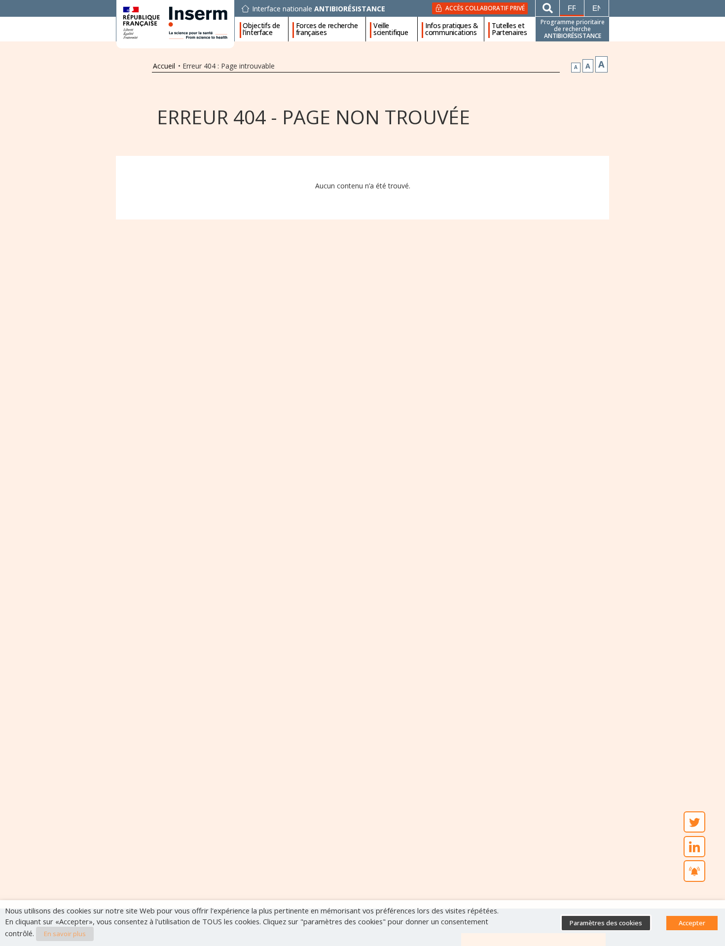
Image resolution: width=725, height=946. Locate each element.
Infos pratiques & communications (451, 29)
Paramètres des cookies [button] (606, 922)
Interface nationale (318, 9)
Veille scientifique (390, 29)
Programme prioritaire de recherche (573, 29)
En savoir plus (65, 933)
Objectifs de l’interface (261, 29)
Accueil (164, 66)
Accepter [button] (692, 922)
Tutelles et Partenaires (509, 29)
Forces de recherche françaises (327, 29)
